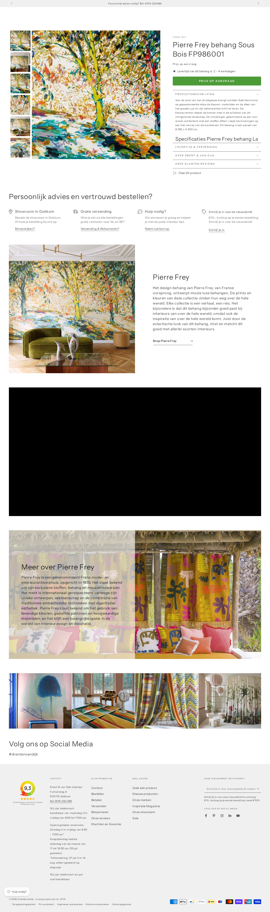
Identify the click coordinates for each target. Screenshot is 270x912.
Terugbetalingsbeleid (24, 904)
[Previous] (37, 94)
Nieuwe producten (145, 794)
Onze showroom (143, 812)
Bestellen (97, 794)
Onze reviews (100, 818)
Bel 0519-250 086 (61, 801)
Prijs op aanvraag (217, 81)
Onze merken (141, 800)
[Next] (154, 94)
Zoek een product (144, 788)
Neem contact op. (157, 229)
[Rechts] (258, 3)
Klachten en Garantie (106, 824)
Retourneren (100, 812)
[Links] (12, 3)
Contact (97, 788)
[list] (135, 222)
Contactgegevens (121, 904)
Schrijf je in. (217, 230)
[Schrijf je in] (259, 789)
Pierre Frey (180, 37)
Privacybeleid (46, 904)
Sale (135, 818)
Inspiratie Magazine (146, 806)
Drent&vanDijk (26, 899)
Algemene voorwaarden (70, 904)
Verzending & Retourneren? (100, 229)
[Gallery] (84, 94)
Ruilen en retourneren (97, 904)
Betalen (96, 800)
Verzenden (99, 806)
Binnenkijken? (25, 229)
